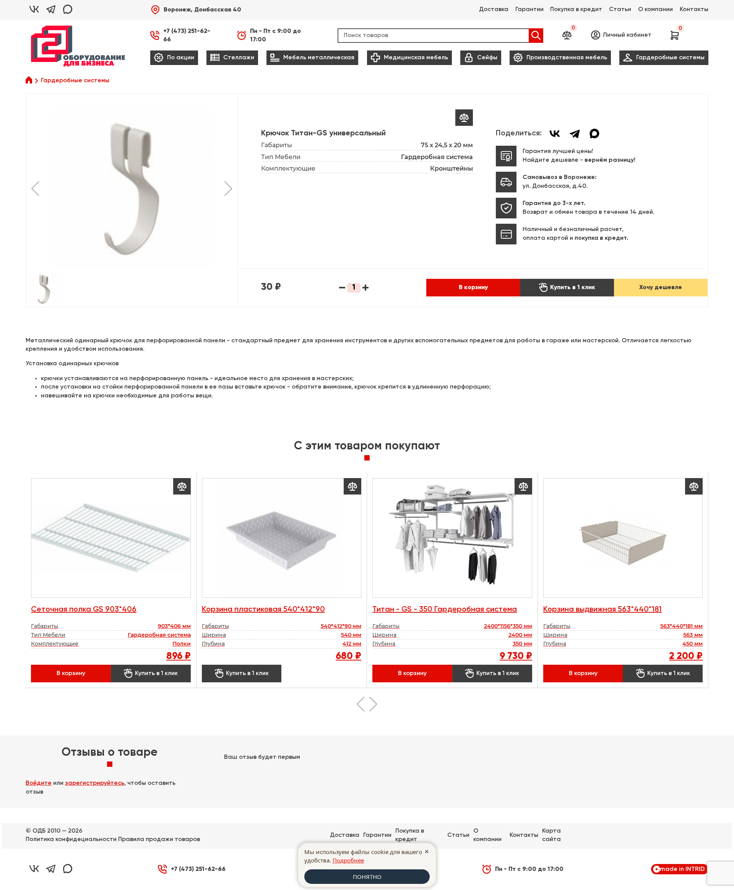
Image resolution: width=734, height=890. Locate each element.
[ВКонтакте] (555, 133)
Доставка (493, 10)
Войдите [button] (39, 783)
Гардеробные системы (75, 81)
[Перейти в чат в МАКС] (67, 10)
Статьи (620, 10)
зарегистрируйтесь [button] (94, 783)
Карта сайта (551, 835)
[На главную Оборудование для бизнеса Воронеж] (78, 46)
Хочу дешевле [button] (660, 288)
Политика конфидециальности (71, 839)
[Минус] (342, 288)
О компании (655, 10)
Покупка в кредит (576, 10)
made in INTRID (682, 869)
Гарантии (529, 10)
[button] (196, 10)
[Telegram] (574, 133)
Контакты (694, 10)
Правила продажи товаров (159, 839)
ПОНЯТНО (367, 876)
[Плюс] (365, 288)
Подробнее (348, 860)
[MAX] (594, 133)
